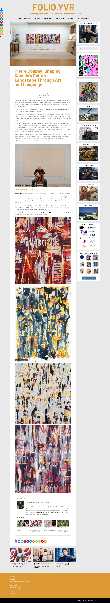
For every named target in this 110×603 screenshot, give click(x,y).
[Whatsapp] (36, 541)
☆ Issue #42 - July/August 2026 (24, 526)
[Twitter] (22, 541)
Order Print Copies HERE (82, 18)
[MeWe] (1, 24)
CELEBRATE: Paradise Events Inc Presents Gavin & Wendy (49, 529)
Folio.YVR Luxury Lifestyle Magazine (36, 507)
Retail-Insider (40, 512)
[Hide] (0, 36)
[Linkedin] (30, 541)
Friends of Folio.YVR (59, 18)
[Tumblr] (27, 541)
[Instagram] (16, 541)
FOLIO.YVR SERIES (47, 18)
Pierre (16, 206)
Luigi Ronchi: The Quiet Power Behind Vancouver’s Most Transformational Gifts (36, 530)
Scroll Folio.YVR (28, 18)
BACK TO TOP (55, 600)
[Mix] (39, 541)
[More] (45, 541)
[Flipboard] (42, 541)
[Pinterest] (24, 541)
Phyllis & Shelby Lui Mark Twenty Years (22, 529)
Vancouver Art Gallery (49, 213)
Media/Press (80, 600)
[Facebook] (19, 541)
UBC (42, 195)
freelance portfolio (54, 512)
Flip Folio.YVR (37, 18)
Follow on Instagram (90, 278)
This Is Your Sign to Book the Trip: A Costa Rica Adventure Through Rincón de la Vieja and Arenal (63, 531)
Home (20, 18)
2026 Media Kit (70, 18)
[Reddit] (33, 541)
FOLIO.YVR (53, 6)
